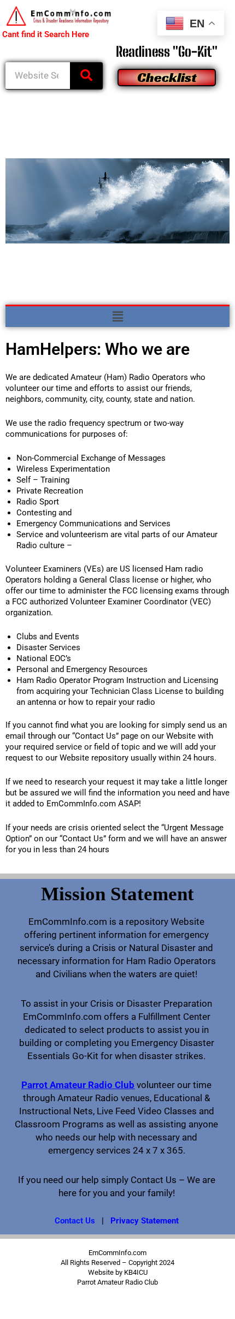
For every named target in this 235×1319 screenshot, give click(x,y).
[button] (117, 316)
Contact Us (75, 1221)
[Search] (86, 75)
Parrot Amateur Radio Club (77, 1084)
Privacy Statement (144, 1221)
